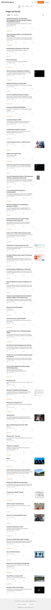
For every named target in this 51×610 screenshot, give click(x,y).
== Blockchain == (10, 309)
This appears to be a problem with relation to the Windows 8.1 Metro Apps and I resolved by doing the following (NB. (19, 359)
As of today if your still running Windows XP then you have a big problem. (20, 438)
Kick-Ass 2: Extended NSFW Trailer (17, 515)
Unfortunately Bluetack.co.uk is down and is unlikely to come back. (20, 383)
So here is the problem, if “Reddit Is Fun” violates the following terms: (18, 566)
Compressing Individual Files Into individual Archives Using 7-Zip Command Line (19, 296)
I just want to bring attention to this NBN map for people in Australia (19, 109)
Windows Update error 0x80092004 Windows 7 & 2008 (17, 205)
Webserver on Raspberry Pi (14, 402)
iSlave (8, 458)
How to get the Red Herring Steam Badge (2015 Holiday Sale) (18, 367)
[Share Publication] (35, 2)
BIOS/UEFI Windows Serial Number (16, 83)
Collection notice (32, 601)
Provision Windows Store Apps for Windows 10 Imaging (19, 255)
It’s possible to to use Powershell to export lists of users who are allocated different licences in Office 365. (19, 235)
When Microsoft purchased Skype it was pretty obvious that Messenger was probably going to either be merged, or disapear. (19, 541)
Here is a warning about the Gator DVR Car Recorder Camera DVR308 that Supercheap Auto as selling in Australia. (20, 472)
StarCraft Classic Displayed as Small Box (18, 71)
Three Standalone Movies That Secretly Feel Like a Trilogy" (19, 35)
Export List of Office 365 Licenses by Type (19, 233)
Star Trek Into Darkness (13, 552)
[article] (25, 23)
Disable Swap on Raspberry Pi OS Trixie (18, 48)
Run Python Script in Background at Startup (19, 345)
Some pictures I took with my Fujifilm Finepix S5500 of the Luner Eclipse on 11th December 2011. (19, 590)
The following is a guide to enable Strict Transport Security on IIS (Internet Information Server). (20, 248)
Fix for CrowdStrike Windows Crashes (17, 95)
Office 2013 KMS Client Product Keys (17, 482)
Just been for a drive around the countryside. (16, 577)
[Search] (33, 2)
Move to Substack (12, 60)
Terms (27, 601)
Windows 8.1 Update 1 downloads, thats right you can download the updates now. (18, 448)
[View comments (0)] (15, 28)
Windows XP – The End (13, 436)
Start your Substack (22, 604)
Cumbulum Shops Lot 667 (14, 120)
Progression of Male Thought (15, 492)
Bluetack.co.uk (11, 380)
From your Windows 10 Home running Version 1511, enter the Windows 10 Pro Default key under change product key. (19, 286)
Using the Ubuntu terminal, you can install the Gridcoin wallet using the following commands (18, 132)
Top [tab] (12, 15)
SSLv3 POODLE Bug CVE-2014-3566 (17, 425)
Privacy (23, 601)
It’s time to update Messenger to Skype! (18, 539)
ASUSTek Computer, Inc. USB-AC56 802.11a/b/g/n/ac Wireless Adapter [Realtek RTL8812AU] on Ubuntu (19, 20)
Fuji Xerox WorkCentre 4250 (15, 527)
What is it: (9, 426)
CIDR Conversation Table (14, 153)
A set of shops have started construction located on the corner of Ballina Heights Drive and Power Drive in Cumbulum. (18, 122)
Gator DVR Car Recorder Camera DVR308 (18, 470)
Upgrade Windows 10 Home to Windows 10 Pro (19, 282)
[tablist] (13, 15)
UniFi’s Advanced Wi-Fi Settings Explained (19, 165)
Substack (19, 607)
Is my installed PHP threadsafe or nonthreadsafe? (16, 191)
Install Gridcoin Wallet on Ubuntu (16, 129)
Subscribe (40, 2)
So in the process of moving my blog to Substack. (17, 61)
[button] (19, 6)
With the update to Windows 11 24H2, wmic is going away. (19, 85)
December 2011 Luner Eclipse (15, 587)
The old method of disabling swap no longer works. (18, 50)
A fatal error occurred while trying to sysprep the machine (19, 355)
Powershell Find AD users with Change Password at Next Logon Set (18, 219)
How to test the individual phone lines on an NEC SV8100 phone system (19, 321)
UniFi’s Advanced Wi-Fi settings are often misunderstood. (19, 166)
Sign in (47, 2)
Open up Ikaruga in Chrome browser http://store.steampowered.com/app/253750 (16, 370)
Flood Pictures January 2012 (15, 576)
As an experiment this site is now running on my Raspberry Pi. (19, 405)
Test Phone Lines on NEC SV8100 (16, 318)
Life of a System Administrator (15, 504)
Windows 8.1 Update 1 (13, 446)
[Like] (7, 28)
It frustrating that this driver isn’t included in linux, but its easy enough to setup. (19, 24)
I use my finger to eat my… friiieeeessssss (18, 142)
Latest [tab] (8, 15)
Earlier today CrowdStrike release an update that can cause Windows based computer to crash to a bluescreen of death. (19, 97)
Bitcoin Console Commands (15, 307)
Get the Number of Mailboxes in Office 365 (19, 269)
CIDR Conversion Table (11, 155)
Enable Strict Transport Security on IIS (17, 245)
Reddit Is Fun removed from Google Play (18, 563)
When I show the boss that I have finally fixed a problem (19, 505)
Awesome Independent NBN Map (16, 107)
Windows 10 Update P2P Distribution (17, 390)
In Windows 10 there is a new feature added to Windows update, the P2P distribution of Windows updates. (19, 392)
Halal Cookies (10, 415)
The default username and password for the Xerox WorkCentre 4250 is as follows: (17, 529)
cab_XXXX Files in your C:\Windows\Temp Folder (19, 331)
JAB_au (11, 26)
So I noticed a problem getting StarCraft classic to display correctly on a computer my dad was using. (19, 73)
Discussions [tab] (16, 15)
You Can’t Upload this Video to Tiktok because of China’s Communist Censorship (20, 177)
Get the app (31, 604)
